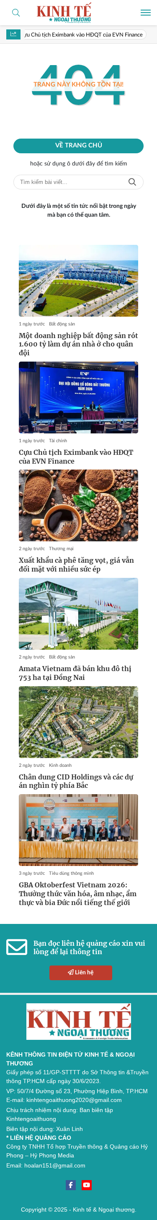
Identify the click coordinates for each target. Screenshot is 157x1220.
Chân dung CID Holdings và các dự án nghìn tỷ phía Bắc (76, 781)
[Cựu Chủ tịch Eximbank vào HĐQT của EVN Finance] (78, 397)
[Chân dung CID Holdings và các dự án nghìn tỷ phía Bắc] (78, 722)
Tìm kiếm (132, 182)
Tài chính (58, 440)
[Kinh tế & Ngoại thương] (79, 12)
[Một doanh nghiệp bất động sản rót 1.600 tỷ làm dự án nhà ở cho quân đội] (78, 281)
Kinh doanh (60, 765)
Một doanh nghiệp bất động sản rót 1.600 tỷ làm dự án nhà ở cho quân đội (78, 344)
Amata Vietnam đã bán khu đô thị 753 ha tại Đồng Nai (75, 673)
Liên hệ (83, 973)
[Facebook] (71, 1185)
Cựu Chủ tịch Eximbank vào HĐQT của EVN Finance (72, 35)
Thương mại (61, 548)
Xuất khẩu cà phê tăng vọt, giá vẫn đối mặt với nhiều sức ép (76, 564)
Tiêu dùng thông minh (71, 873)
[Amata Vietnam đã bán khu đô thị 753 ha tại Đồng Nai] (78, 614)
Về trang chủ (78, 145)
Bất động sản (62, 324)
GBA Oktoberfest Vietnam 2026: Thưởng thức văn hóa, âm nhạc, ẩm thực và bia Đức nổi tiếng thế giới (77, 894)
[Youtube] (87, 1185)
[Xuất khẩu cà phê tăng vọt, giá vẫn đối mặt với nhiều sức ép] (78, 505)
